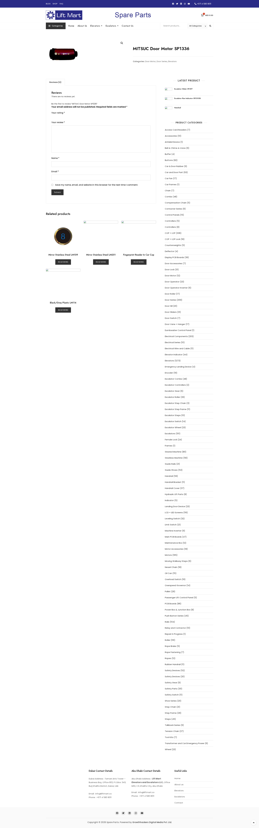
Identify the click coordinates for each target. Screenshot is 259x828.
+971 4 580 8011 (203, 3)
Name (55, 158)
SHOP (55, 3)
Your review (58, 122)
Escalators (111, 25)
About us (178, 784)
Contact (178, 802)
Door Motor (150, 61)
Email (55, 171)
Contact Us (127, 25)
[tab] (55, 82)
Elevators (95, 25)
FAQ (61, 3)
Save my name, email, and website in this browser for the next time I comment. (96, 184)
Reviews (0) (55, 82)
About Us (82, 25)
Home (71, 25)
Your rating (58, 112)
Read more (63, 262)
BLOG (48, 3)
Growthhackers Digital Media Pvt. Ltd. (152, 822)
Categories (57, 25)
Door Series (162, 61)
